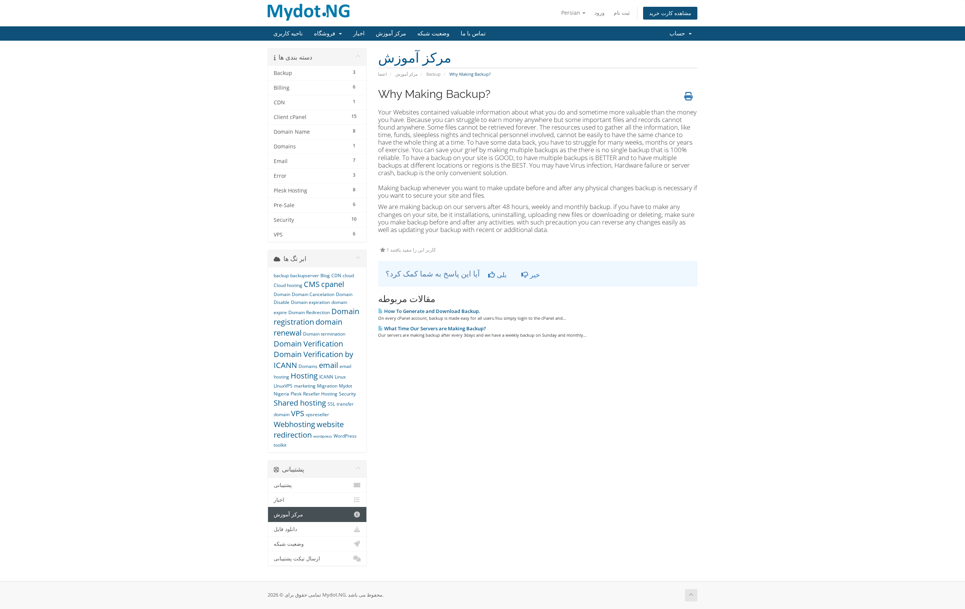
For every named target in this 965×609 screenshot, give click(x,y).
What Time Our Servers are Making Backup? (434, 328)
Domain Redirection (309, 312)
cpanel (332, 284)
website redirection (309, 429)
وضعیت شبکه (433, 33)
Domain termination (324, 334)
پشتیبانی (283, 485)
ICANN (326, 377)
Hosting (304, 376)
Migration (327, 386)
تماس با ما (473, 33)
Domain (282, 294)
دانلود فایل (285, 529)
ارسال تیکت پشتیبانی (297, 558)
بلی (501, 274)
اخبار (359, 33)
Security (347, 394)
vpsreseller (317, 414)
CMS (312, 284)
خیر (534, 274)
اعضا (382, 74)
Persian (571, 12)
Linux (340, 377)
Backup (433, 74)
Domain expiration (310, 302)
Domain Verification (308, 344)
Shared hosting (300, 403)
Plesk (296, 394)
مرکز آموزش (391, 33)
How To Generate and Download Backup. (431, 311)
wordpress (322, 436)
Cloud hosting (288, 285)
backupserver (304, 275)
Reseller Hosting (320, 394)
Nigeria (281, 394)
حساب (678, 33)
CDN (336, 275)
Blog (325, 275)
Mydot (345, 386)
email (328, 365)
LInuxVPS (283, 386)
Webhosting (294, 424)
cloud (348, 275)
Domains (308, 366)
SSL (331, 404)
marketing (305, 386)
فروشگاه (326, 33)
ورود (599, 12)
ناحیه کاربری (288, 33)
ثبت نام (622, 12)
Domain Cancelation (313, 294)
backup (281, 275)
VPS (297, 413)
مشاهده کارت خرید (670, 13)
